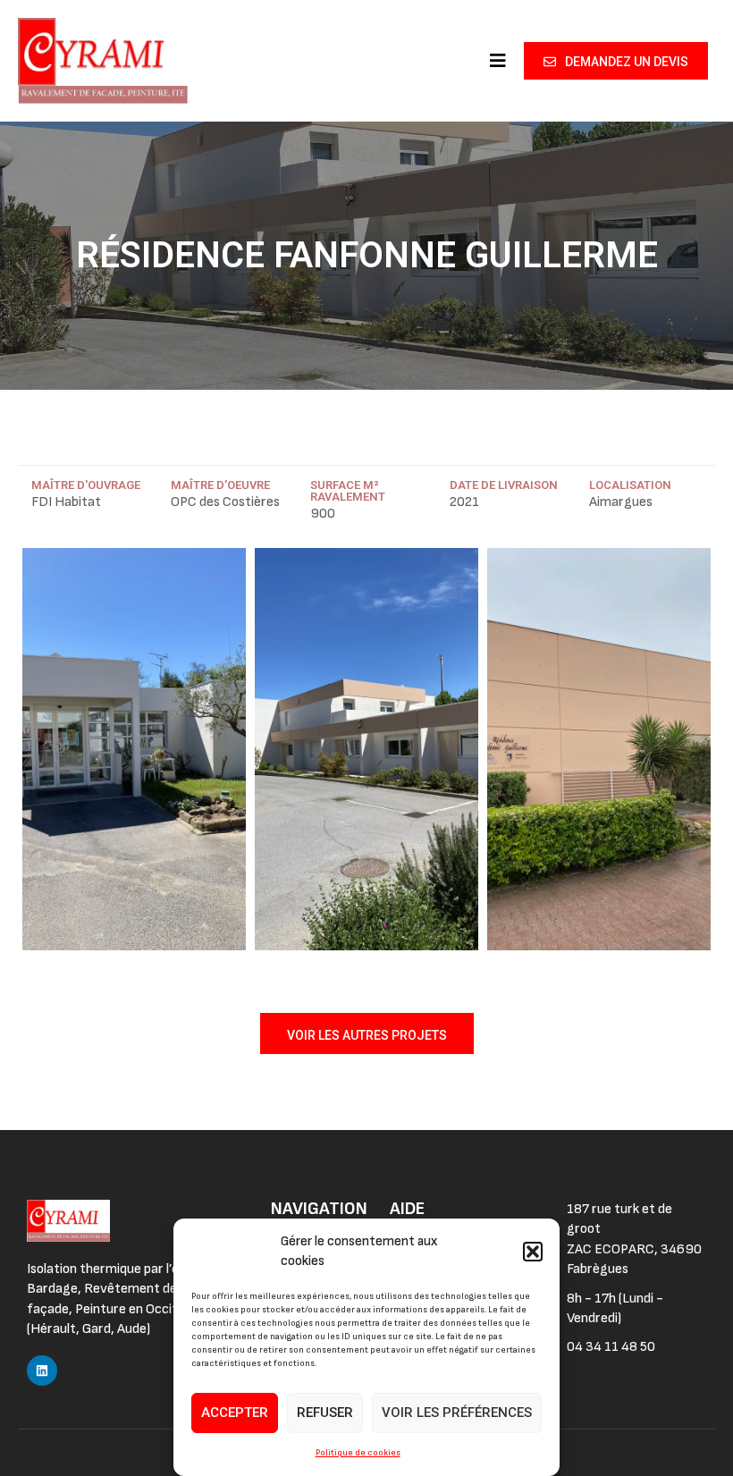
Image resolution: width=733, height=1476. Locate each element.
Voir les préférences (457, 1412)
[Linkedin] (42, 1370)
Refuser (325, 1412)
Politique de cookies (358, 1452)
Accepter (234, 1412)
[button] (533, 1252)
